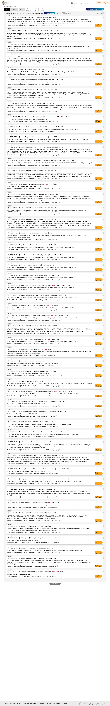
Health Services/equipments (28, 571)
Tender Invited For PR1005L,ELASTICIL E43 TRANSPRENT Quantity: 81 (26, 404)
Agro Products (24, 244)
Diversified (23, 305)
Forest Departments (26, 255)
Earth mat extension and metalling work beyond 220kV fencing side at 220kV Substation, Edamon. (32, 363)
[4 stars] (22, 13)
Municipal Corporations (27, 275)
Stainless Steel (24, 526)
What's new (86, 3)
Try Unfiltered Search (49, 13)
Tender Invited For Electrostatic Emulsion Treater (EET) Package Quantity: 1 (27, 119)
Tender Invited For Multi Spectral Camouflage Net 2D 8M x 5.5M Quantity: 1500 (27, 471)
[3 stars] (20, 13)
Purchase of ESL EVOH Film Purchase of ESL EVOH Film (22, 414)
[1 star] (17, 13)
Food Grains (24, 339)
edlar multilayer (36, 13)
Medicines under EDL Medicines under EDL (18, 574)
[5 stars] (23, 13)
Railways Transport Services (27, 17)
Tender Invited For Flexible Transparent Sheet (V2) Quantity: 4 (23, 540)
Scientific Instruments (26, 391)
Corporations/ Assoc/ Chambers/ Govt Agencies (33, 411)
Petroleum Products (26, 421)
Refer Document (15, 25)
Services (75, 3)
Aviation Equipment (25, 137)
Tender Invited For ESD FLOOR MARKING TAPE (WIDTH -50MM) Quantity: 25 (28, 373)
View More (55, 584)
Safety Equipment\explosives (28, 401)
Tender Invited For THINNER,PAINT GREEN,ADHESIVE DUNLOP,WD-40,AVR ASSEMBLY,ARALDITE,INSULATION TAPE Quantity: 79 (43, 434)
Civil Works (24, 233)
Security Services (25, 315)
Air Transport (24, 184)
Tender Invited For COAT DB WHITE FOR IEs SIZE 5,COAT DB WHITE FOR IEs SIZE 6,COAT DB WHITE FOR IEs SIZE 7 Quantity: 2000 (44, 481)
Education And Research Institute (28, 79)
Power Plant (23, 69)
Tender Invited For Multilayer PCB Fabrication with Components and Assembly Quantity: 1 (30, 82)
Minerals (23, 265)
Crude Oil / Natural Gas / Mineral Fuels (30, 116)
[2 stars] (18, 13)
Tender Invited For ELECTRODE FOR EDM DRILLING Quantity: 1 (24, 186)
